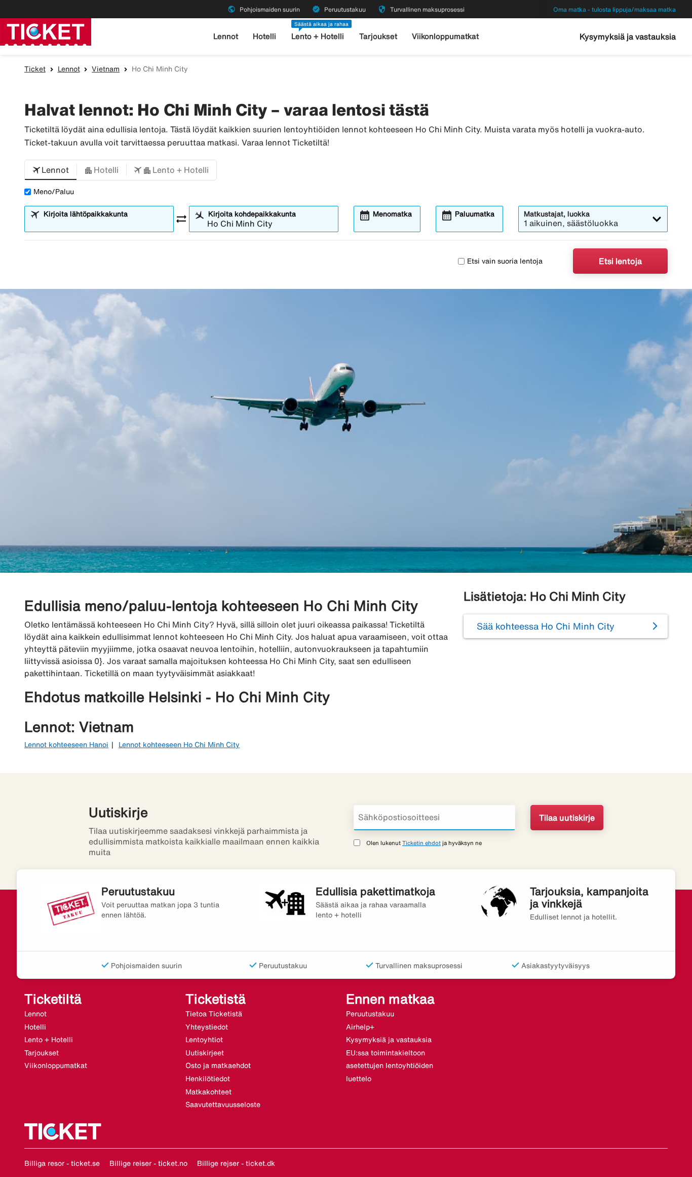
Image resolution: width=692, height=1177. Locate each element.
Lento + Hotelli (317, 36)
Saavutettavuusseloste (222, 1104)
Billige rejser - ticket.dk (236, 1163)
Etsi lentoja (620, 261)
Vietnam (106, 68)
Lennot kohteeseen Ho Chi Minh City (179, 744)
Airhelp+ (360, 1027)
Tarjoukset (378, 36)
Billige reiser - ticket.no (148, 1163)
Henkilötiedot (207, 1078)
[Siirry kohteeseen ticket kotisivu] (45, 31)
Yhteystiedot (206, 1027)
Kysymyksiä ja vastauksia (628, 36)
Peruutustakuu (370, 1013)
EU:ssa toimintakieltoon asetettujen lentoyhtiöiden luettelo (389, 1065)
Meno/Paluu (53, 191)
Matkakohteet (208, 1091)
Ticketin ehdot (421, 842)
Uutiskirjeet (204, 1052)
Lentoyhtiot (204, 1039)
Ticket (35, 68)
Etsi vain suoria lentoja (505, 261)
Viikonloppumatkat (445, 36)
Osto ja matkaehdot (218, 1065)
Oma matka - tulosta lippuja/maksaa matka (614, 9)
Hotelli (264, 36)
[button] (50, 170)
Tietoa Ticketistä (213, 1013)
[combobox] (105, 223)
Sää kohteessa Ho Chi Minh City (545, 626)
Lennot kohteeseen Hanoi (66, 744)
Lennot (225, 36)
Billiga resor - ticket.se (62, 1163)
